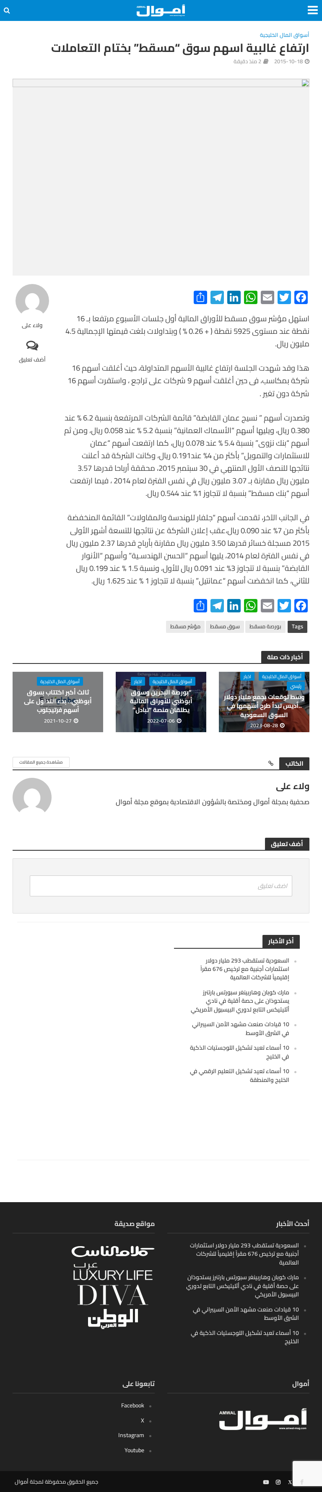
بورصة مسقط (265, 626)
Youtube (134, 1450)
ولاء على (32, 325)
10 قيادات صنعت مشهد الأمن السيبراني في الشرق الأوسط (240, 1028)
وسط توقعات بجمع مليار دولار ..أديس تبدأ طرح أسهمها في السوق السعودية (264, 705)
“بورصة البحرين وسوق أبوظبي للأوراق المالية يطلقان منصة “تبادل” (161, 701)
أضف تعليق (32, 359)
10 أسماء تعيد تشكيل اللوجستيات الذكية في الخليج (239, 1051)
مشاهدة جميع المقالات (41, 762)
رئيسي (295, 685)
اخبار (247, 676)
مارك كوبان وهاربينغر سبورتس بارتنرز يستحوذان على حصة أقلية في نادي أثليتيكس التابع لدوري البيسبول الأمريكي (240, 1001)
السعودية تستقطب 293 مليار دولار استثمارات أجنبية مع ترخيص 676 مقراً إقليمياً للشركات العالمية (244, 969)
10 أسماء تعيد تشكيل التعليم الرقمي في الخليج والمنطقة (239, 1075)
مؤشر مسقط (185, 626)
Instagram (131, 1435)
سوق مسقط (225, 626)
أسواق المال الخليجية (284, 35)
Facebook (132, 1405)
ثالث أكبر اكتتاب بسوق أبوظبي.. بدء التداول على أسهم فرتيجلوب (58, 701)
